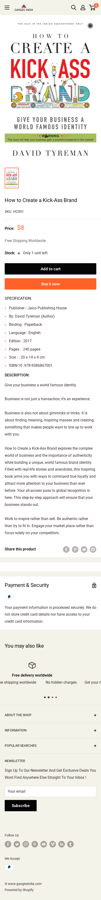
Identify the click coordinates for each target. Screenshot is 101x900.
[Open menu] (7, 7)
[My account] (83, 7)
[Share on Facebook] (66, 549)
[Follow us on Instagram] (26, 844)
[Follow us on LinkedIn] (61, 844)
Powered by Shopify (19, 890)
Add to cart (51, 268)
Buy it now (50, 284)
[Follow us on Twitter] (17, 844)
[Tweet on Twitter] (84, 549)
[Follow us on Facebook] (8, 844)
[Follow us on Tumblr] (70, 844)
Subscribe (21, 805)
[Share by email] (93, 549)
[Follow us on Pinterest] (34, 844)
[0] (92, 7)
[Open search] (73, 7)
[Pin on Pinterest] (75, 549)
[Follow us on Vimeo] (52, 844)
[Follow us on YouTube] (43, 844)
